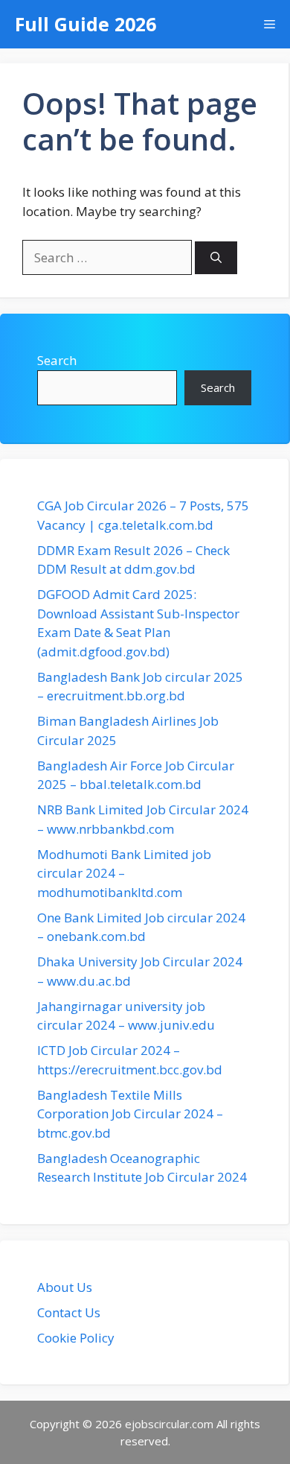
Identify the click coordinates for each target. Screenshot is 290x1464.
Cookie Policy (76, 1337)
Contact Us (68, 1312)
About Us (64, 1287)
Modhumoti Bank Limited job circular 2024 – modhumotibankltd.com (124, 873)
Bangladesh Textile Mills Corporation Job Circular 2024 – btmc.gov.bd (130, 1113)
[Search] (216, 258)
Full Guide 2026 (85, 24)
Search (57, 360)
